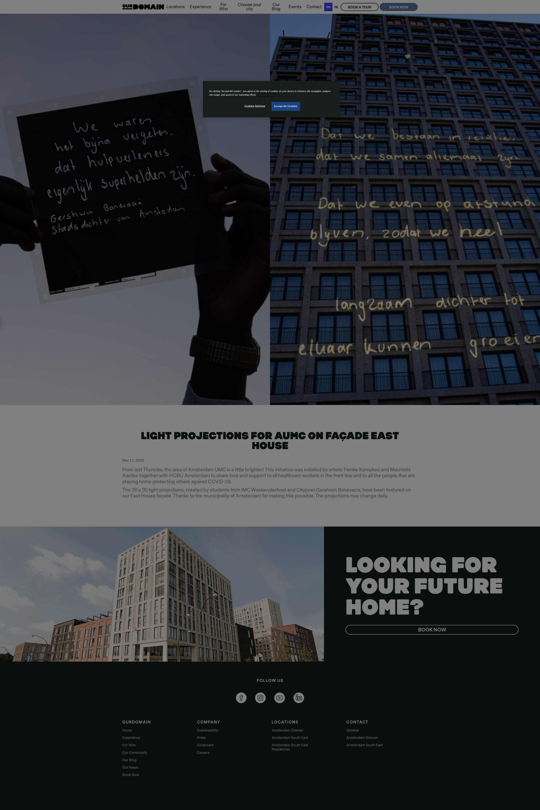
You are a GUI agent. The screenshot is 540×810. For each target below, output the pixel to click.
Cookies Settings (254, 106)
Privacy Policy (266, 94)
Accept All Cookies (285, 106)
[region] (271, 99)
